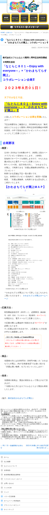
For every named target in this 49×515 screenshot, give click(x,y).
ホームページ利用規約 (12, 501)
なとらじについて (10, 466)
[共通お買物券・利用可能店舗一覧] (26, 259)
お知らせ (9, 32)
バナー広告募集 (9, 496)
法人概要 (7, 461)
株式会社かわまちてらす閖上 (20, 398)
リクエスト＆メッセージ (13, 479)
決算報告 (7, 470)
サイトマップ (9, 509)
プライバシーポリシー (12, 505)
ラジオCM (8, 488)
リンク (6, 492)
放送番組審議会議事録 (12, 475)
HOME (3, 32)
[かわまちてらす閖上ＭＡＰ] (25, 210)
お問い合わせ (9, 483)
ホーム (6, 457)
